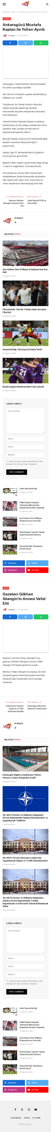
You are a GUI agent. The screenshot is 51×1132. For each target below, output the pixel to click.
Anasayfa (6, 12)
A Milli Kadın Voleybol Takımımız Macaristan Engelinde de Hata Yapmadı (31, 505)
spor (6, 588)
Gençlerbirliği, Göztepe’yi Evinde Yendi (22, 349)
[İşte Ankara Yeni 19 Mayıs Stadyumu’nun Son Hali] (25, 253)
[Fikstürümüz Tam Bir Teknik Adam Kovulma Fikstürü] (25, 293)
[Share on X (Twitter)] (25, 42)
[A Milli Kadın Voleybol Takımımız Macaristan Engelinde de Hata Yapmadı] (10, 506)
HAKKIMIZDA (16, 1118)
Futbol (7, 19)
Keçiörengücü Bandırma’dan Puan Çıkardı (23, 387)
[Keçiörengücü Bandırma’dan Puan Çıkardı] (25, 370)
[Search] (47, 4)
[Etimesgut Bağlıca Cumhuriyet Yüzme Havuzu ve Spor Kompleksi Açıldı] (25, 758)
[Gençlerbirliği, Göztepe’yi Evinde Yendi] (25, 333)
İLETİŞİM (36, 1118)
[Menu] (4, 4)
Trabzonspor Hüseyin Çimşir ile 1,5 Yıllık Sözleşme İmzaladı (14, 708)
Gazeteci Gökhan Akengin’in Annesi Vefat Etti (13, 203)
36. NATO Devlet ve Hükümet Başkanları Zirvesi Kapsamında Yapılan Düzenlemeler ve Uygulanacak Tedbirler (25, 818)
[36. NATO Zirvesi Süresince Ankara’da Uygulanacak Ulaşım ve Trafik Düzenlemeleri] (25, 841)
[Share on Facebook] (10, 42)
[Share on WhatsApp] (41, 42)
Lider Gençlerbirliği (28, 489)
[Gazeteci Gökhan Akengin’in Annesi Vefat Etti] (25, 637)
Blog (13, 12)
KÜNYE (27, 1118)
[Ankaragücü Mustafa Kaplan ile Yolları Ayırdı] (25, 63)
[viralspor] (25, 4)
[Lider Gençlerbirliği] (10, 492)
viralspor (11, 36)
